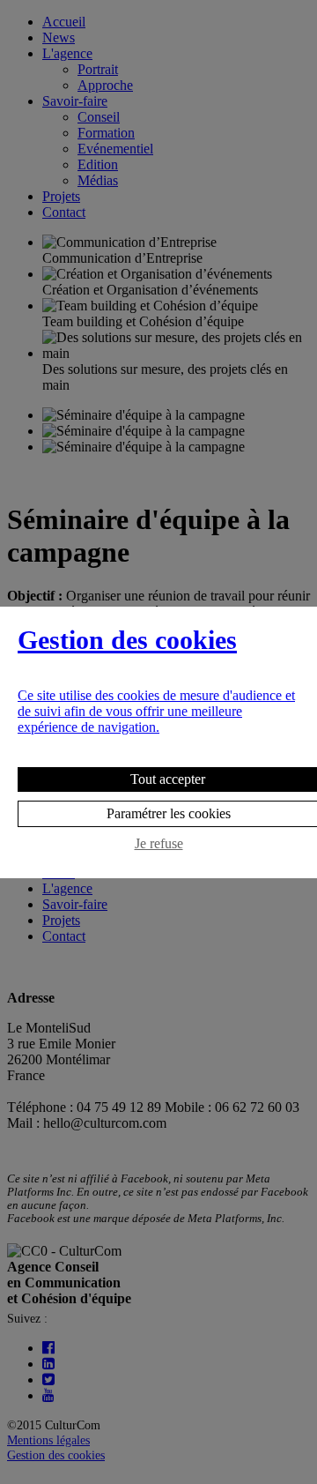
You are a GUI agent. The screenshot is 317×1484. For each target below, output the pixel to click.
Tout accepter (167, 779)
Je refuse (159, 843)
